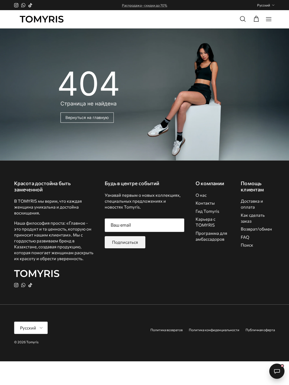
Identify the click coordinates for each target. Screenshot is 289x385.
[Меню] (268, 19)
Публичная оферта (260, 330)
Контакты (205, 202)
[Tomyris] (42, 19)
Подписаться (125, 242)
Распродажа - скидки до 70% (144, 5)
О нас (201, 195)
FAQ (245, 237)
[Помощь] (276, 371)
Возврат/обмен (256, 228)
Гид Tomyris (207, 211)
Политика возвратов (166, 330)
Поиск (247, 244)
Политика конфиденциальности (214, 330)
